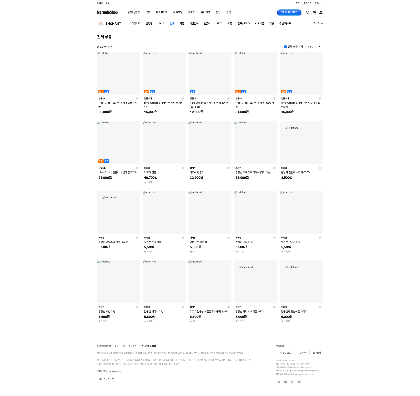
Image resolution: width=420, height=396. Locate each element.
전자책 (191, 12)
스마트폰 (259, 23)
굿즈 (148, 12)
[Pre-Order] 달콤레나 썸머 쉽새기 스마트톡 (300, 104)
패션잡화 (194, 23)
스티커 (219, 23)
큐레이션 (205, 12)
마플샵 (100, 3)
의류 (182, 23)
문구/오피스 (244, 23)
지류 (230, 23)
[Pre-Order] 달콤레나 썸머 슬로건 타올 (117, 104)
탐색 (228, 12)
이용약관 (132, 346)
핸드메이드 (161, 12)
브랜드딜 (177, 12)
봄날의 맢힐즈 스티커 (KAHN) (113, 241)
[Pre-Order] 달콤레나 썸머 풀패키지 (117, 172)
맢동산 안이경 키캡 (291, 241)
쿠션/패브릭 (285, 23)
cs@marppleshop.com (301, 367)
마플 (108, 3)
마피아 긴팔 (150, 172)
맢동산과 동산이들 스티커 (294, 311)
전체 (172, 23)
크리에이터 (135, 23)
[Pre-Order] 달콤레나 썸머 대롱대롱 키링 (163, 104)
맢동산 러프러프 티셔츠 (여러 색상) (253, 172)
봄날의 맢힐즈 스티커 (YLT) (295, 172)
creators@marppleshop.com (300, 374)
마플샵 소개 (120, 346)
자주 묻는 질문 (284, 352)
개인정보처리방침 (148, 346)
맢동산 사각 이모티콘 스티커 (249, 311)
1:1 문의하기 (301, 352)
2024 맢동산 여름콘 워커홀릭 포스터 (209, 311)
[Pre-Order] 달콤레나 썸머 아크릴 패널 (254, 104)
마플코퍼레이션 (104, 346)
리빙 (271, 23)
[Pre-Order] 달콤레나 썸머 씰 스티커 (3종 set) (209, 104)
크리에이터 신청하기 (289, 12)
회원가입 (307, 3)
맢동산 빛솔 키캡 (243, 241)
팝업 (218, 12)
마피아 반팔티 (197, 172)
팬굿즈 (207, 23)
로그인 (298, 3)
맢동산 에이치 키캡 (153, 311)
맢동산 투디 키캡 (152, 241)
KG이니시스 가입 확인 (170, 364)
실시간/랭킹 (133, 12)
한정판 (149, 23)
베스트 (161, 23)
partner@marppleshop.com (306, 371)
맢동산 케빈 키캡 (107, 311)
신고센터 (317, 352)
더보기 (317, 23)
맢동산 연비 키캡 (198, 241)
